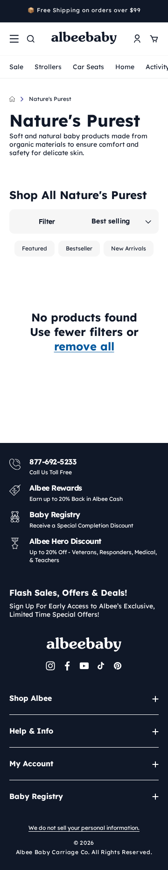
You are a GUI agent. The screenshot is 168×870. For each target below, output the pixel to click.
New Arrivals (128, 248)
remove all (84, 346)
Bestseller (79, 248)
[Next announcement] (155, 11)
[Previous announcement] (12, 11)
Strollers (48, 67)
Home (124, 67)
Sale (16, 67)
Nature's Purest (50, 98)
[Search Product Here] (30, 38)
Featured (34, 248)
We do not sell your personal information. (84, 827)
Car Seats (88, 67)
